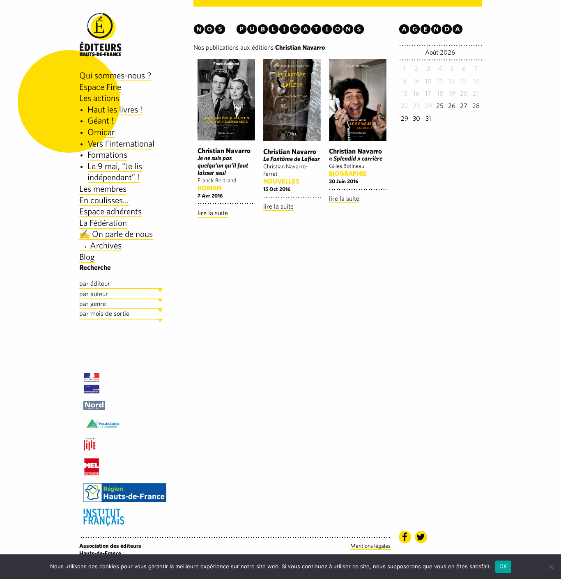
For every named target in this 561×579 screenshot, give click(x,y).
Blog (87, 257)
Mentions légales (370, 545)
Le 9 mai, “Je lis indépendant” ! (114, 172)
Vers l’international (120, 143)
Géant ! (100, 120)
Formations (107, 154)
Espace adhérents (110, 211)
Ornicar (101, 132)
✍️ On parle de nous (116, 234)
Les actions (99, 98)
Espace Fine (100, 87)
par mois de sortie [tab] (104, 313)
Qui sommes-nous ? (115, 75)
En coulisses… (104, 200)
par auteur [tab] (93, 294)
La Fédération (103, 223)
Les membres (102, 189)
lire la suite (213, 213)
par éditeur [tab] (94, 283)
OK (503, 566)
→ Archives (100, 245)
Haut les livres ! (115, 109)
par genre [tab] (92, 304)
